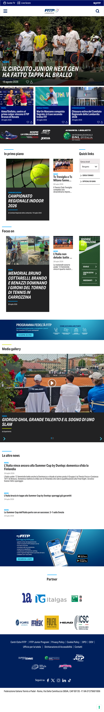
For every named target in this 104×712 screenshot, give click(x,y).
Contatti (78, 646)
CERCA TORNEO (87, 175)
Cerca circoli (85, 162)
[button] (89, 166)
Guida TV (10, 2)
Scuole (86, 267)
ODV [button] (91, 642)
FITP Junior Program (39, 642)
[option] (52, 394)
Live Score (26, 2)
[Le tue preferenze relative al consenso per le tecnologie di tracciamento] (99, 707)
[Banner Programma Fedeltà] (52, 329)
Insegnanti (87, 280)
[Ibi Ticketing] (78, 134)
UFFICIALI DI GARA (89, 181)
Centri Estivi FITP (88, 274)
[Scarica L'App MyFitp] (52, 547)
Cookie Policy (73, 642)
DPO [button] (84, 642)
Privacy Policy (57, 642)
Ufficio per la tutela (32, 646)
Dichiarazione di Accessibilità (58, 646)
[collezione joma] (26, 134)
